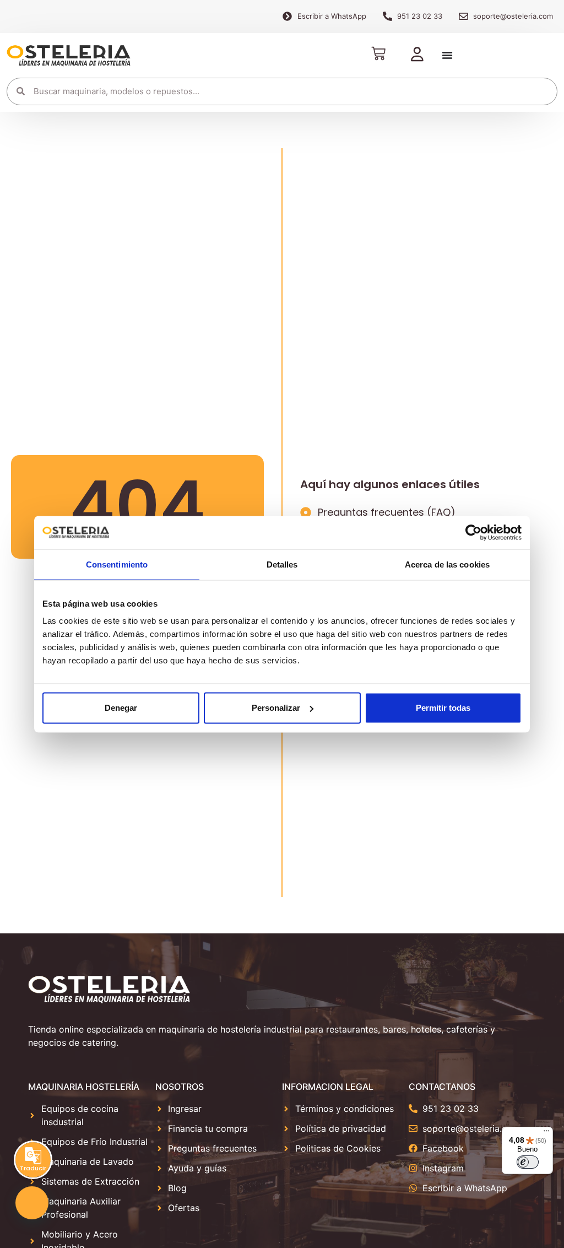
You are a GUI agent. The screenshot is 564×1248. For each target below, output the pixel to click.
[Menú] (546, 1133)
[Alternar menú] (447, 55)
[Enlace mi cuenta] (417, 55)
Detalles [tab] (282, 564)
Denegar (121, 707)
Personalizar (276, 707)
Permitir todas (443, 707)
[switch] (528, 1162)
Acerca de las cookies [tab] (447, 564)
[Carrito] (378, 53)
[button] (31, 1202)
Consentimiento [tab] (117, 564)
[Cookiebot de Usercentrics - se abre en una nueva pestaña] (473, 532)
